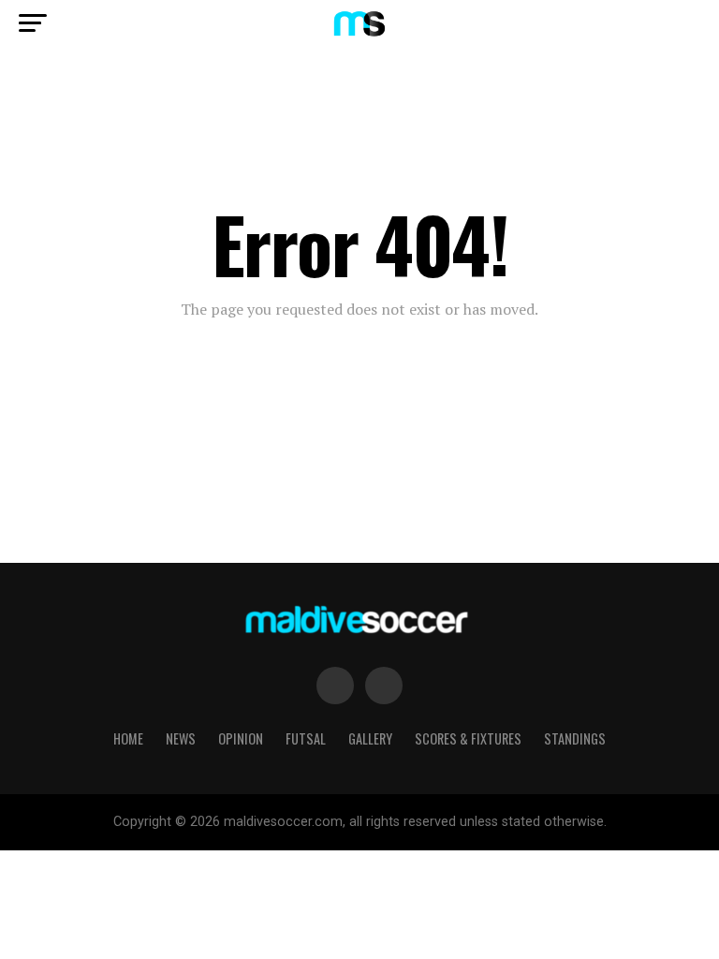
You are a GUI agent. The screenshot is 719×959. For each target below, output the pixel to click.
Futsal (306, 738)
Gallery (370, 738)
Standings (575, 738)
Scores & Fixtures (468, 738)
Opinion (240, 738)
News (181, 738)
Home (128, 738)
